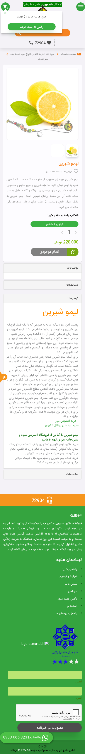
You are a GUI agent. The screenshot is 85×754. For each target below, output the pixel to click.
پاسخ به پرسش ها (66, 613)
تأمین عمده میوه (67, 598)
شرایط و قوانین (68, 576)
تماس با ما (71, 584)
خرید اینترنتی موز (66, 421)
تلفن (79, 698)
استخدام (72, 606)
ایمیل (78, 682)
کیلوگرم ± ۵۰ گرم (54, 224)
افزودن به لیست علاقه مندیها (59, 172)
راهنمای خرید (69, 569)
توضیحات (72, 268)
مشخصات (72, 285)
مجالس (72, 591)
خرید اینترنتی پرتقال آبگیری (61, 425)
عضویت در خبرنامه (49, 728)
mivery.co (24, 750)
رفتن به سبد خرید (31, 27)
